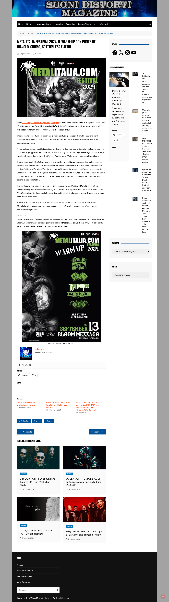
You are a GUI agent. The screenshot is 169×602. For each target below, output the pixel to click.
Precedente (27, 432)
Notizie (29, 24)
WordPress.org (23, 582)
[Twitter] (23, 365)
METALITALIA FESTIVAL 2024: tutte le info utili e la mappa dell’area (58, 404)
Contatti (104, 24)
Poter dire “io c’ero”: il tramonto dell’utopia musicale (119, 97)
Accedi (20, 565)
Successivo (95, 432)
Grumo (50, 421)
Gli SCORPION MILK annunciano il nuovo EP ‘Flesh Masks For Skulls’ (37, 481)
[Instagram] (26, 365)
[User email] (30, 365)
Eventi (38, 421)
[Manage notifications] (163, 597)
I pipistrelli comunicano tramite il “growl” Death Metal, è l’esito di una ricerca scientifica (146, 179)
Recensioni (70, 24)
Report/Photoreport (87, 24)
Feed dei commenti (25, 576)
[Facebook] (19, 365)
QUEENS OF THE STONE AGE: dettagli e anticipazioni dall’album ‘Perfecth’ (83, 481)
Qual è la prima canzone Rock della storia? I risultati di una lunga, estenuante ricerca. (147, 120)
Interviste (59, 24)
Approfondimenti (44, 24)
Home (21, 24)
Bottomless (25, 421)
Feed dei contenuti (25, 570)
